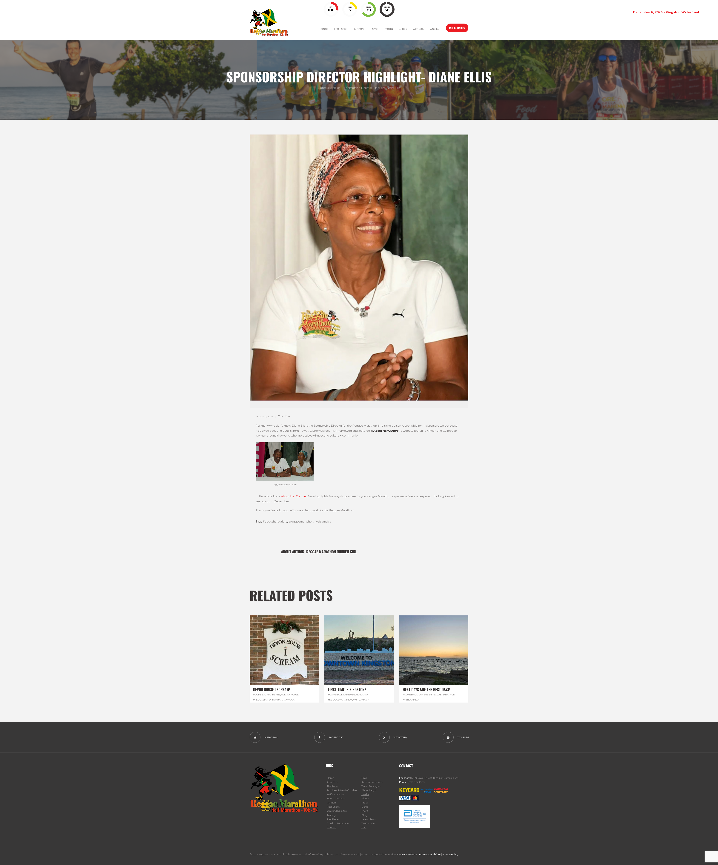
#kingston (362, 694)
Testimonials (368, 823)
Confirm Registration (338, 823)
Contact (331, 827)
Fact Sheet (333, 806)
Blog (364, 815)
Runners (331, 802)
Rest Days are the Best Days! (426, 689)
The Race (332, 786)
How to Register (336, 798)
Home (322, 88)
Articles (335, 88)
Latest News (368, 819)
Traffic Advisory (335, 794)
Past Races (333, 819)
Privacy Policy (450, 854)
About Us (332, 782)
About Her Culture (293, 496)
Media (365, 794)
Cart (363, 827)
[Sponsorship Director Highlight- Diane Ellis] (359, 271)
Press (364, 802)
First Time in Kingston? (347, 689)
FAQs (364, 810)
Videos (365, 798)
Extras (364, 806)
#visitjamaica (322, 521)
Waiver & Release (337, 810)
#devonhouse (289, 694)
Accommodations (371, 782)
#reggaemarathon (300, 521)
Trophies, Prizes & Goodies (342, 790)
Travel (364, 777)
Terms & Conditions (430, 854)
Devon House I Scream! (271, 689)
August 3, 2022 (264, 416)
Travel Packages (370, 786)
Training (331, 815)
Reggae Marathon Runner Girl (331, 551)
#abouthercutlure (275, 521)
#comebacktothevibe (266, 694)
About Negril (368, 790)
